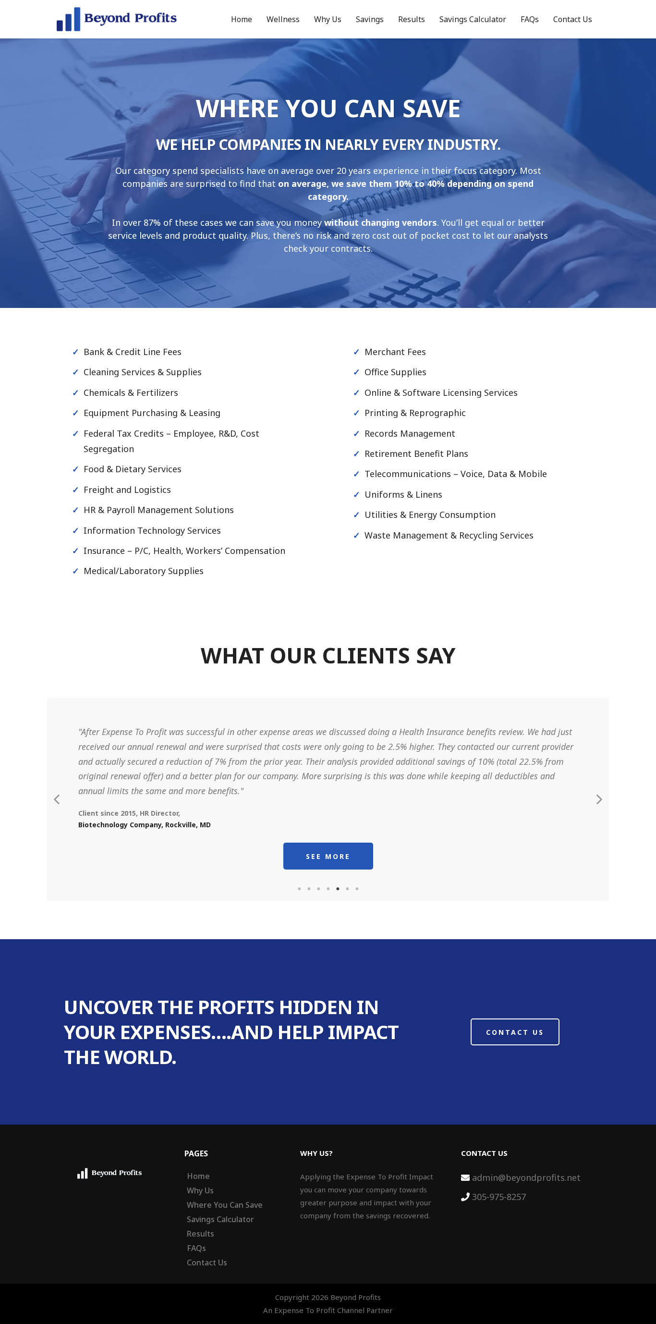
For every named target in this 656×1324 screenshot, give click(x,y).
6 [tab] (347, 889)
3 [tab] (318, 889)
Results (411, 19)
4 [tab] (328, 889)
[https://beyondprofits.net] (117, 19)
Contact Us (572, 19)
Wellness (283, 19)
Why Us (327, 19)
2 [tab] (309, 889)
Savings (370, 19)
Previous (56, 799)
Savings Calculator (472, 19)
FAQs (530, 19)
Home (241, 19)
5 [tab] (337, 889)
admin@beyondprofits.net (526, 1177)
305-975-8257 (499, 1196)
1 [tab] (299, 889)
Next (599, 799)
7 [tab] (357, 889)
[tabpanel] (328, 799)
